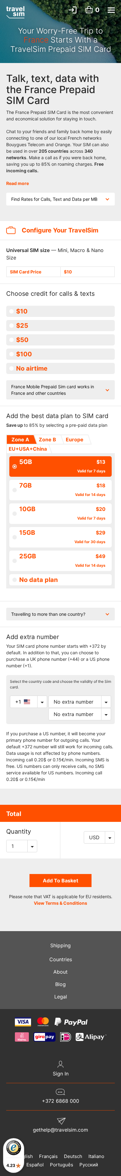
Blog (60, 984)
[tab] (20, 439)
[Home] (15, 12)
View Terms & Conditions (60, 903)
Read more (17, 183)
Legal (60, 997)
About (60, 972)
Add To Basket (60, 880)
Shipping (60, 945)
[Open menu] (111, 10)
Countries (60, 959)
